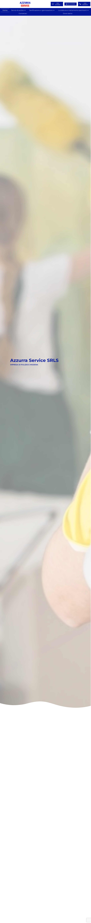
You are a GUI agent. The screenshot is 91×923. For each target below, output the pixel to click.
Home (5, 10)
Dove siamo (67, 13)
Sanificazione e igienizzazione (41, 10)
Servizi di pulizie (17, 10)
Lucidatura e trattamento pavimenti (72, 10)
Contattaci (23, 13)
